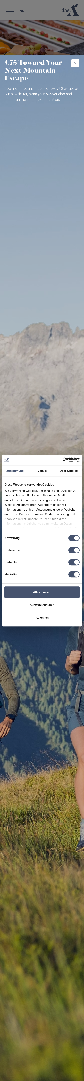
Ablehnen (42, 617)
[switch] (74, 550)
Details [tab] (42, 470)
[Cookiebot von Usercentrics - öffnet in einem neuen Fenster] (62, 460)
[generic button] (75, 63)
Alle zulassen (42, 592)
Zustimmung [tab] (15, 470)
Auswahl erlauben (42, 605)
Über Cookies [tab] (69, 470)
